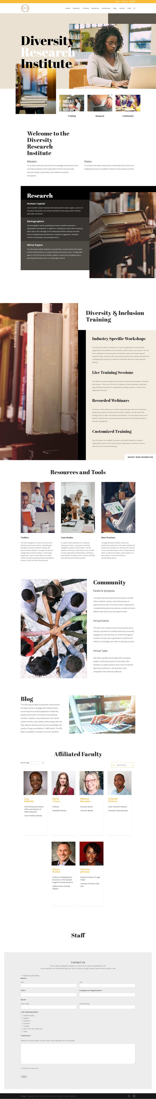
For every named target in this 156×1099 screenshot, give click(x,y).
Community (106, 8)
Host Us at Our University (32, 1029)
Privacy (23, 1096)
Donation (26, 1023)
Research (76, 8)
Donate (132, 1)
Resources (95, 8)
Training (85, 8)
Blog (115, 8)
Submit (24, 1077)
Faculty (122, 8)
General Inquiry (28, 1015)
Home (117, 1)
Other (25, 1031)
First (22, 982)
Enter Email (25, 1004)
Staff (129, 8)
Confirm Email (84, 1004)
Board (68, 8)
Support (26, 1018)
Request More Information (140, 457)
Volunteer (26, 1021)
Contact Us (124, 1)
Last (80, 982)
